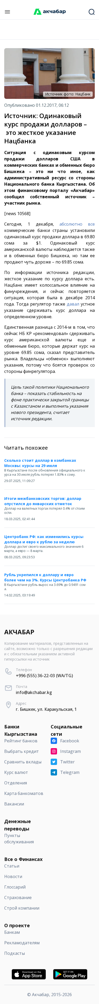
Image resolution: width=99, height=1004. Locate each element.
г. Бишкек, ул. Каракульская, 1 (46, 709)
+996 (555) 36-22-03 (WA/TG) (44, 675)
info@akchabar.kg (34, 692)
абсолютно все (77, 224)
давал (73, 304)
